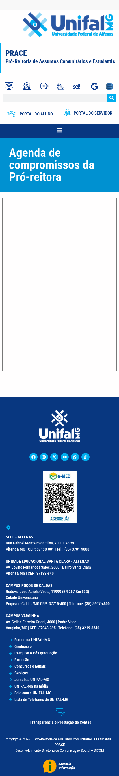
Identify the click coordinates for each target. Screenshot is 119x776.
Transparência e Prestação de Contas (60, 722)
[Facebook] (33, 457)
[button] (59, 130)
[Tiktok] (85, 457)
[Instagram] (44, 457)
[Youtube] (65, 457)
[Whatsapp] (75, 457)
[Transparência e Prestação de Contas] (60, 712)
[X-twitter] (54, 457)
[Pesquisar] (111, 98)
